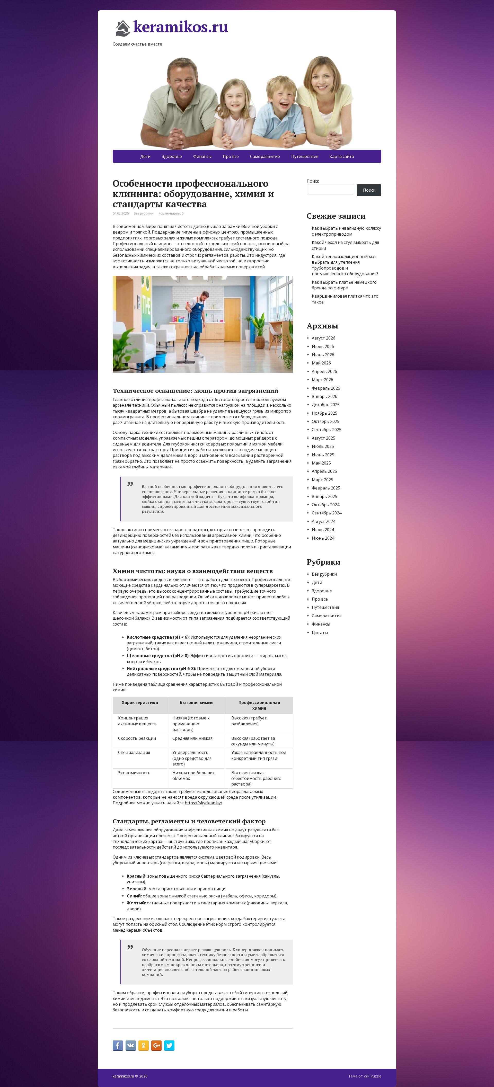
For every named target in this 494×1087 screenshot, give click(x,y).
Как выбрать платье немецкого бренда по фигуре (344, 285)
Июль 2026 (323, 346)
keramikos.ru (180, 27)
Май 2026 (321, 363)
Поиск (313, 181)
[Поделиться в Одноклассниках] (143, 1045)
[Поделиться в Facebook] (118, 1045)
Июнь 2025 (323, 455)
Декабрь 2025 (326, 404)
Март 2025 (322, 480)
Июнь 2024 (323, 538)
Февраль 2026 (326, 388)
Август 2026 (323, 338)
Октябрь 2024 (325, 504)
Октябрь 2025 (325, 421)
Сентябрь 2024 (326, 513)
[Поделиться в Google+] (156, 1045)
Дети (145, 156)
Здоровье (172, 156)
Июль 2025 (323, 446)
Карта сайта (342, 156)
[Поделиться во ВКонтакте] (131, 1045)
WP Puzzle (372, 1076)
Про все (231, 156)
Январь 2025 (324, 496)
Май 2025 (321, 463)
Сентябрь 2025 (326, 429)
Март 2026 (322, 379)
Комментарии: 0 (170, 213)
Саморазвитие (265, 156)
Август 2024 (323, 521)
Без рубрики (143, 213)
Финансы (202, 156)
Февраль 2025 (326, 488)
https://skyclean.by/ (203, 803)
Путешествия (304, 156)
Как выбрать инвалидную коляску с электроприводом (346, 231)
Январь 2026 (324, 396)
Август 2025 (323, 438)
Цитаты (320, 632)
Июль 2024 (323, 529)
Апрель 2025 (324, 471)
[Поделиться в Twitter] (169, 1045)
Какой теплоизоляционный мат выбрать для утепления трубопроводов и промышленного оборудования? (345, 265)
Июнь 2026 (323, 355)
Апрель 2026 (324, 371)
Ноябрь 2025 (324, 413)
